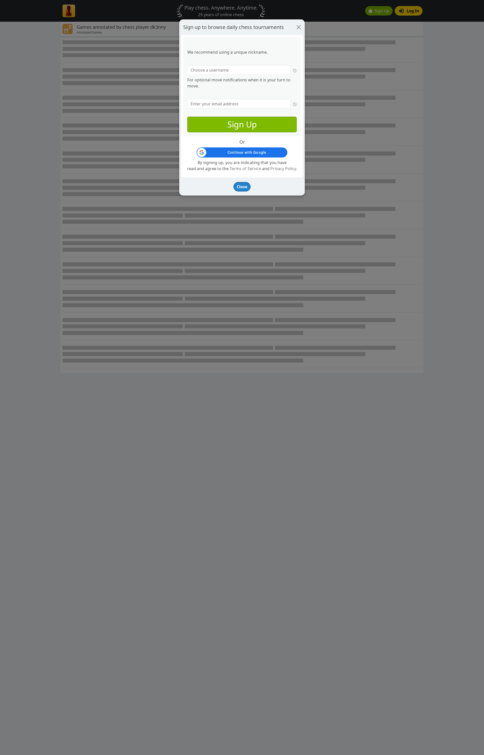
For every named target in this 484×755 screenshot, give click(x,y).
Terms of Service (245, 168)
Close (242, 187)
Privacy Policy (283, 168)
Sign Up (242, 124)
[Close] (299, 27)
